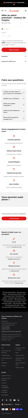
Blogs (17, 352)
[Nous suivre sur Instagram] (10, 400)
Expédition (4, 363)
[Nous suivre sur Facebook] (3, 400)
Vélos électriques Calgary (19, 303)
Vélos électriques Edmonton (12, 305)
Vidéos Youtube (20, 367)
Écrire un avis (17, 219)
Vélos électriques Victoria (19, 307)
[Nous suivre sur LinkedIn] (18, 400)
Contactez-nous (6, 355)
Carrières (4, 383)
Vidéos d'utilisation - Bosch (21, 363)
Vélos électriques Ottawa (9, 292)
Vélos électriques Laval (20, 299)
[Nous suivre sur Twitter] (7, 400)
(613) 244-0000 (5, 327)
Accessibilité (5, 395)
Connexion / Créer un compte (20, 349)
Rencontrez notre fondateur (6, 379)
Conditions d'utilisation (4, 391)
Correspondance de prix (7, 359)
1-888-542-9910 (6, 328)
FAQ (3, 348)
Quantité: (4, 32)
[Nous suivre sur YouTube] (14, 400)
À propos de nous (6, 375)
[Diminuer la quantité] (4, 35)
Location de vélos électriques (20, 359)
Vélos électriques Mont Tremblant (12, 301)
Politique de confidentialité (5, 386)
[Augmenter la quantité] (9, 35)
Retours (4, 365)
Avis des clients (20, 355)
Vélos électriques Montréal (15, 294)
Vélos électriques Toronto (15, 297)
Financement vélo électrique (6, 351)
